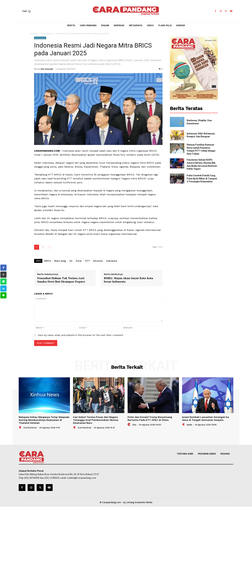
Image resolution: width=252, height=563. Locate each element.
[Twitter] (226, 11)
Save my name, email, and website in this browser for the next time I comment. (81, 335)
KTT (87, 260)
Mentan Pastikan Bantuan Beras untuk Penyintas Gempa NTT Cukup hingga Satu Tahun (201, 149)
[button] (27, 11)
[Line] (3, 295)
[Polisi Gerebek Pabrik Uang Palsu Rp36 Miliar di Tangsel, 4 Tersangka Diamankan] (177, 179)
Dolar (79, 260)
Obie (134, 425)
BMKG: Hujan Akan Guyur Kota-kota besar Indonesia (128, 280)
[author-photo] (21, 427)
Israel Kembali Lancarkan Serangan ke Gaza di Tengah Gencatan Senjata (205, 418)
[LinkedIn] (3, 288)
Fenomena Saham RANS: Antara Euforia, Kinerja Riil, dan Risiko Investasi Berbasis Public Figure (202, 164)
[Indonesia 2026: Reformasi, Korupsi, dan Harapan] (177, 135)
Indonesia (111, 260)
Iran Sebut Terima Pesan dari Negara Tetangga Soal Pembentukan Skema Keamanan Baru (95, 420)
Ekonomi (98, 260)
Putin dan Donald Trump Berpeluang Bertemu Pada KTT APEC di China (150, 418)
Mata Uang (60, 260)
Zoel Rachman (30, 427)
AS (70, 260)
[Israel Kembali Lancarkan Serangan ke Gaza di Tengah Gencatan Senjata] (207, 395)
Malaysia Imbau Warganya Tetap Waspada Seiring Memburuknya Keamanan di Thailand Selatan (44, 420)
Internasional (47, 33)
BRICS (47, 260)
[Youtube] (231, 11)
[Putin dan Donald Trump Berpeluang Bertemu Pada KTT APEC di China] (153, 395)
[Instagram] (221, 11)
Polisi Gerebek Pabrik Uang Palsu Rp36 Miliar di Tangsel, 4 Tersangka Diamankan (202, 178)
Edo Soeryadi (47, 69)
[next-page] (49, 247)
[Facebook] (215, 11)
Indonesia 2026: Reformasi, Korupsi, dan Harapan (201, 135)
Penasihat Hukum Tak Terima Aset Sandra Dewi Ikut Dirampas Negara (61, 280)
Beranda (34, 33)
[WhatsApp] (3, 281)
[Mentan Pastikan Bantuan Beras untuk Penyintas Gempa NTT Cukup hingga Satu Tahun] (177, 148)
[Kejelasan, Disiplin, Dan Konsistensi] (177, 122)
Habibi (189, 425)
